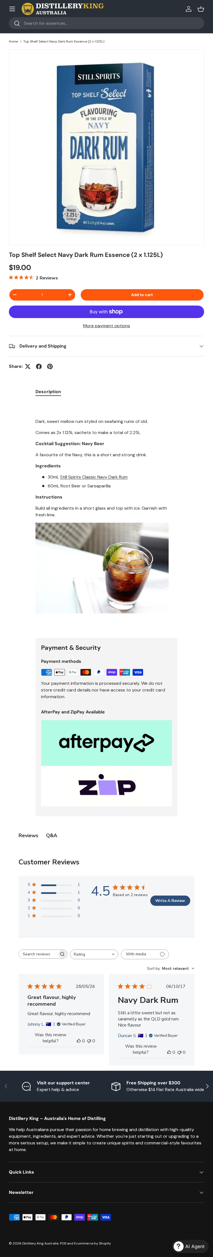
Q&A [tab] (51, 835)
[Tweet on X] (27, 366)
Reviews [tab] (28, 835)
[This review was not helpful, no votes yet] (89, 1041)
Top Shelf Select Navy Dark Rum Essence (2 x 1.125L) (63, 41)
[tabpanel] (107, 515)
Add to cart (142, 294)
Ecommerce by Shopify (92, 1243)
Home (13, 41)
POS (63, 1243)
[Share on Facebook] (38, 366)
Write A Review (170, 900)
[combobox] (106, 23)
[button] (201, 9)
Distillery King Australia (40, 1243)
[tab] (48, 391)
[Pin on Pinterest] (49, 366)
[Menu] (12, 9)
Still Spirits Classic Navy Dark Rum (94, 477)
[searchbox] (38, 954)
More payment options (106, 326)
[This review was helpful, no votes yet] (79, 1041)
